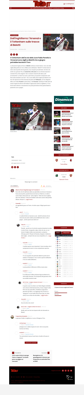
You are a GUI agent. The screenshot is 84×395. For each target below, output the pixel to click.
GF (67, 235)
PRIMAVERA (66, 232)
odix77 (21, 212)
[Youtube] (71, 371)
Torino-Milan (63, 164)
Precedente (18, 353)
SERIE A (58, 232)
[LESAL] (64, 100)
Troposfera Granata (21, 316)
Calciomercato (15, 31)
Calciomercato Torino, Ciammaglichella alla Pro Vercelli (67, 139)
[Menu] (10, 8)
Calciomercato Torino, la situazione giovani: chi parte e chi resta (67, 123)
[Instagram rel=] (66, 371)
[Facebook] (63, 371)
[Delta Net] (69, 377)
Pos (55, 235)
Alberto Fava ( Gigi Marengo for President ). (28, 190)
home (20, 160)
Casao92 (27, 214)
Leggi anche (64, 108)
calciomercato (15, 160)
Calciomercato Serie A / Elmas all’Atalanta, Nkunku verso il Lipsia (67, 114)
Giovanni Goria (13, 49)
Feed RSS (18, 377)
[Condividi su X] (14, 54)
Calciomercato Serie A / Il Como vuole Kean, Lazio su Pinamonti (67, 148)
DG (70, 235)
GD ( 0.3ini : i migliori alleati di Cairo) (32, 282)
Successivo (45, 353)
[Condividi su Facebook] (11, 54)
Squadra (58, 235)
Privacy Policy (37, 377)
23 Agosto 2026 (64, 159)
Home (11, 31)
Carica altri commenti (31, 342)
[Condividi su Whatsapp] (17, 54)
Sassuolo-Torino (63, 179)
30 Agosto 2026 (64, 174)
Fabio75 (23, 224)
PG (63, 235)
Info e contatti (29, 377)
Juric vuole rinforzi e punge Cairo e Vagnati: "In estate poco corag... (47, 8)
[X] (68, 371)
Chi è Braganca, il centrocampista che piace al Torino (67, 131)
